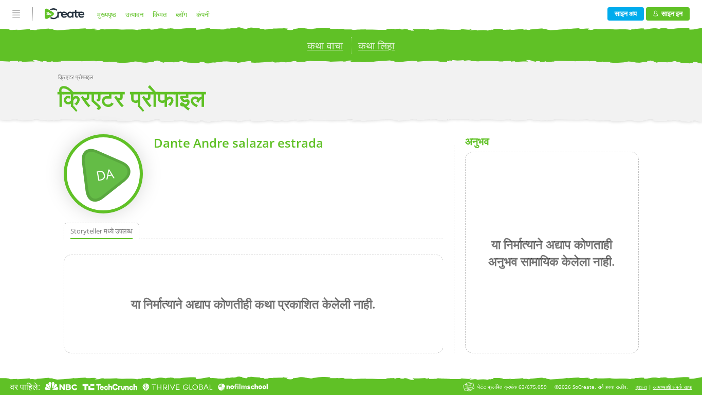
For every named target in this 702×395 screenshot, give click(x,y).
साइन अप (626, 13)
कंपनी (203, 14)
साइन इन (671, 13)
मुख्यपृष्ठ (106, 14)
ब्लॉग (181, 14)
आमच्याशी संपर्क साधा (672, 387)
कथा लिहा (376, 45)
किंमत (160, 14)
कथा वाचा (325, 45)
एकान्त (641, 387)
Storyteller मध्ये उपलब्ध (101, 231)
